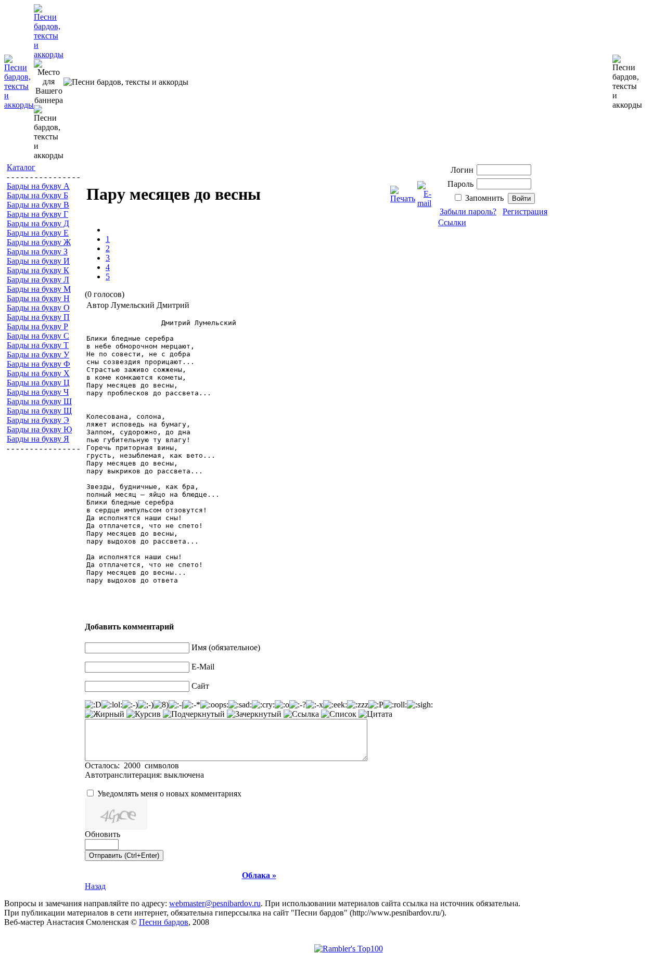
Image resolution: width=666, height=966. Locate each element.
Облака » (259, 875)
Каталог (21, 167)
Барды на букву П (38, 317)
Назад (95, 886)
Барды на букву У (38, 354)
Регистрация (525, 211)
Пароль (460, 183)
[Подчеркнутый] (194, 714)
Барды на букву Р (37, 326)
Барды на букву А (38, 186)
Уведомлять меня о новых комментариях (169, 793)
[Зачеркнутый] (254, 714)
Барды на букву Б (37, 195)
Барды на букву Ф (38, 363)
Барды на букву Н (38, 298)
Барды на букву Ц (38, 382)
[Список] (338, 714)
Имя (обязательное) (225, 647)
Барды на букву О (38, 307)
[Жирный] (104, 714)
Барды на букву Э (38, 420)
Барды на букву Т (38, 345)
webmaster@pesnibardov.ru (215, 903)
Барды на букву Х (38, 373)
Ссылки (452, 222)
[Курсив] (143, 714)
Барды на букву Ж (39, 242)
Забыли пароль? (468, 211)
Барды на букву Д (38, 223)
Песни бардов (163, 922)
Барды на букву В (38, 204)
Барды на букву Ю (39, 429)
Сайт (200, 685)
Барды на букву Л (38, 279)
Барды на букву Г (37, 214)
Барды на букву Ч (38, 392)
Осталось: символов (132, 765)
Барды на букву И (38, 260)
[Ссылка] (301, 714)
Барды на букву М (39, 289)
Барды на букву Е (38, 232)
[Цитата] (375, 714)
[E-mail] (424, 191)
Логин (462, 169)
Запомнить (484, 198)
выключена (184, 774)
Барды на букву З (37, 251)
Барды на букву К (38, 270)
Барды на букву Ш (39, 401)
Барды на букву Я (38, 438)
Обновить (102, 834)
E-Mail (202, 666)
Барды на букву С (38, 335)
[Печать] (402, 191)
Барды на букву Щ (39, 410)
